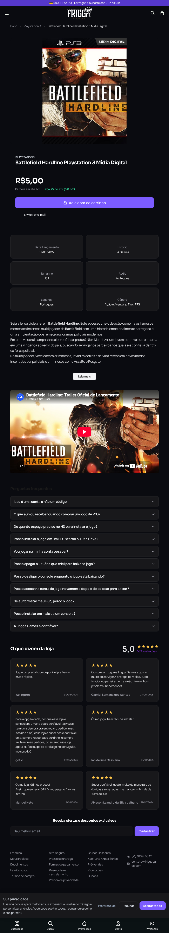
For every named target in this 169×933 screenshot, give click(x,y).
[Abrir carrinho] (162, 13)
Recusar (128, 906)
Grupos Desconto (99, 853)
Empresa (16, 853)
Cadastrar (147, 831)
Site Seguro (57, 853)
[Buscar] (152, 13)
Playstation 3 (32, 26)
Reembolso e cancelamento (58, 872)
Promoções (95, 870)
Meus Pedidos (19, 859)
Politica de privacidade (64, 880)
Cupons (93, 876)
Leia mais (84, 376)
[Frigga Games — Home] (79, 13)
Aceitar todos (152, 906)
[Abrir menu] (6, 13)
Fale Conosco (19, 870)
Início (13, 26)
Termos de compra (22, 876)
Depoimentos (19, 864)
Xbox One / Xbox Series (103, 859)
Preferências (107, 906)
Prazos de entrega (61, 859)
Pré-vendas (95, 864)
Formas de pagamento (64, 864)
